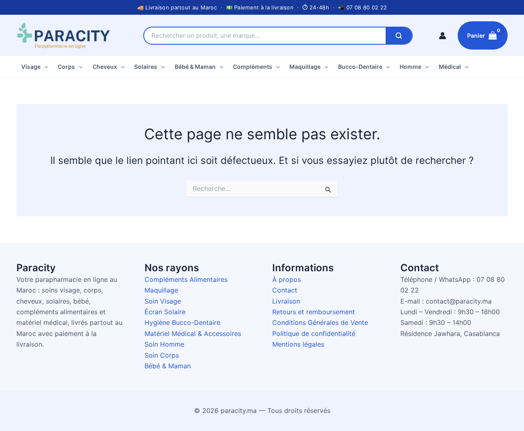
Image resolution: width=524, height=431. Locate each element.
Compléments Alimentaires (186, 279)
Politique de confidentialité (313, 333)
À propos (286, 279)
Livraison (286, 301)
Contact (284, 290)
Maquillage (305, 66)
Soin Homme (164, 344)
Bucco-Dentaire (360, 66)
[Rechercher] (399, 35)
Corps (66, 66)
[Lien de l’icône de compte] (442, 35)
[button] (44, 66)
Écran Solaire (165, 312)
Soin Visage (163, 301)
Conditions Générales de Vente (320, 322)
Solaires (145, 66)
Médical (450, 66)
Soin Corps (162, 355)
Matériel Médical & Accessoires (193, 333)
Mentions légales (298, 344)
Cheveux (105, 66)
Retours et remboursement (313, 312)
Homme (410, 66)
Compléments (252, 66)
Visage (31, 66)
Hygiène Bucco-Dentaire (182, 322)
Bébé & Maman (195, 66)
